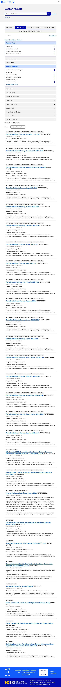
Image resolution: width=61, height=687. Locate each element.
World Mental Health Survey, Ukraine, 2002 (21, 301)
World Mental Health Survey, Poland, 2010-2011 (22, 282)
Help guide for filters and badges (13, 40)
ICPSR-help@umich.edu (27, 672)
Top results (9, 27)
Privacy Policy (25, 670)
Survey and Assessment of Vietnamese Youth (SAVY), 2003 (26, 543)
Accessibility (18, 670)
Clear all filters (52, 36)
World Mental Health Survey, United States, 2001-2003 (25, 414)
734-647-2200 (26, 675)
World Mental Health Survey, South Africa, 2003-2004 (24, 395)
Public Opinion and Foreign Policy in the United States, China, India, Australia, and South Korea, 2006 (29, 565)
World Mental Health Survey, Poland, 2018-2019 (22, 207)
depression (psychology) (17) (13, 77)
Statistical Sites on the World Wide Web (19, 586)
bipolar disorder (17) (11, 75)
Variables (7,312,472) (34, 27)
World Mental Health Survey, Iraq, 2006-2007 (21, 263)
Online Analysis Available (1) (13, 54)
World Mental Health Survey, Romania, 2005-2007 (23, 134)
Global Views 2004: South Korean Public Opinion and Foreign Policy (29, 623)
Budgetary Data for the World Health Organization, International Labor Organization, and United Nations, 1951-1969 (30, 645)
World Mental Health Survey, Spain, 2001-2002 (22, 244)
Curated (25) (9, 46)
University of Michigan (44, 684)
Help (19, 672)
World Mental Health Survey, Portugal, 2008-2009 (23, 376)
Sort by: (7, 127)
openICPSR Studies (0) (12, 49)
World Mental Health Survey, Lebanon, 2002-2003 (23, 225)
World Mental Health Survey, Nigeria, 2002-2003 (22, 433)
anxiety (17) (9, 72)
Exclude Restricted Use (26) (13, 51)
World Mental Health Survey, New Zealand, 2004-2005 (24, 151)
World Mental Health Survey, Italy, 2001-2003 (21, 188)
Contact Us (33, 670)
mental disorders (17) (11, 79)
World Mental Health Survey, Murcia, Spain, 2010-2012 (25, 357)
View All (54, 14)
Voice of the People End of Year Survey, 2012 (21, 493)
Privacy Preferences (53, 672)
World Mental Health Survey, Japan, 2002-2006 (22, 339)
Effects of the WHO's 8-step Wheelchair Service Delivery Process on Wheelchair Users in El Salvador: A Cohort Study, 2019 (29, 453)
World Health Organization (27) (14, 70)
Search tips (7, 17)
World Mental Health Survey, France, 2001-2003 (22, 320)
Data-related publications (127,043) (30, 31)
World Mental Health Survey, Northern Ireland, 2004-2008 (26, 167)
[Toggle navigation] (59, 2)
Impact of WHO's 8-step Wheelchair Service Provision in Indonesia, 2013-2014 (29, 473)
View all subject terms (12, 84)
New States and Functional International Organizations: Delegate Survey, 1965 (28, 523)
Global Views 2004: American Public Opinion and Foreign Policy (28, 603)
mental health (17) (11, 82)
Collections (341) (49, 27)
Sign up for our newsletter (43, 672)
